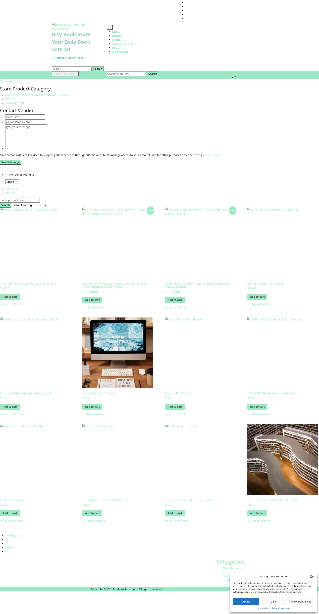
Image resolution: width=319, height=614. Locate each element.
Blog (115, 48)
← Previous (12, 535)
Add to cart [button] (10, 297)
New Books (229, 576)
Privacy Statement (280, 608)
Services (10, 99)
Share (11, 182)
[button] (312, 576)
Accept (246, 601)
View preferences (301, 601)
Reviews (10, 193)
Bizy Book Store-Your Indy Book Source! (72, 42)
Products (11, 189)
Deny (274, 601)
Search (152, 74)
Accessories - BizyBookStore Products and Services (37, 95)
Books (116, 36)
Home (116, 32)
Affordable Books (232, 568)
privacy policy (211, 155)
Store (13, 81)
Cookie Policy (264, 608)
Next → (9, 547)
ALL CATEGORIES (63, 74)
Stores (117, 40)
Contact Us (120, 52)
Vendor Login (122, 44)
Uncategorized (14, 103)
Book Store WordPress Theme (71, 589)
